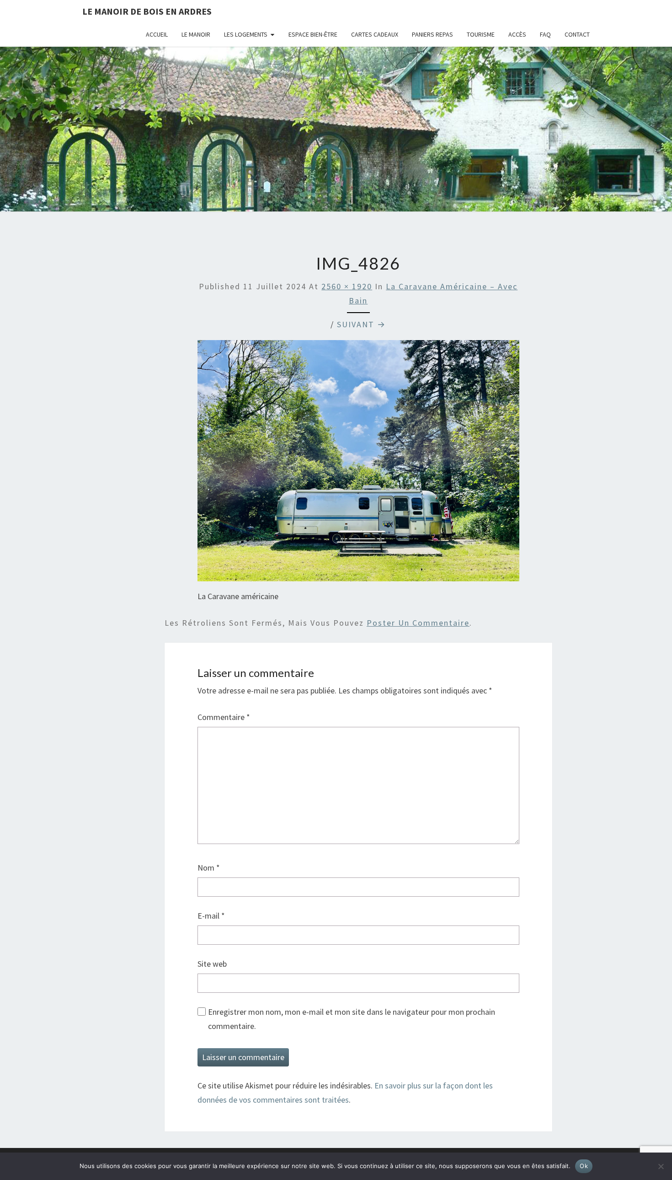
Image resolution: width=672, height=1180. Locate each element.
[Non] (660, 1166)
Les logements (245, 34)
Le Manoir (195, 34)
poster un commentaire (418, 622)
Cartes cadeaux (374, 34)
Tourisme (481, 34)
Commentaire (223, 717)
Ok (584, 1165)
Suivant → (361, 324)
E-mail (211, 915)
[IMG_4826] (358, 464)
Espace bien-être (312, 34)
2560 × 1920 (346, 286)
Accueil (157, 34)
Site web (212, 963)
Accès (517, 34)
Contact (577, 34)
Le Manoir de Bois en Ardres (147, 11)
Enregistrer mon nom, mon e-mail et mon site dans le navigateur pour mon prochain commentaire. (351, 1019)
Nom (208, 867)
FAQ (545, 34)
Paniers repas (432, 34)
